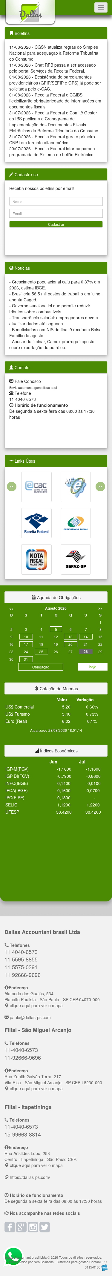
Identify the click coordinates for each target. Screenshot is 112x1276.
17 (26, 644)
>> (100, 608)
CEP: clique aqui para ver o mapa (52, 999)
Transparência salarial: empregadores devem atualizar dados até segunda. (53, 320)
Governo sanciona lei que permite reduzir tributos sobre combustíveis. (49, 309)
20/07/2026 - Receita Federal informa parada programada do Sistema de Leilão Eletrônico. (52, 151)
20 (70, 644)
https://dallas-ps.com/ (30, 1177)
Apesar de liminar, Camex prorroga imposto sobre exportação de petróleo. (51, 344)
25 (41, 651)
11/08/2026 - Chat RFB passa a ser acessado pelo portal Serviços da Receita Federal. (52, 68)
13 (70, 636)
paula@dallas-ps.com (30, 1017)
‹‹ (12, 485)
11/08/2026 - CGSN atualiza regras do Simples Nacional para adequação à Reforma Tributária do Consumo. (53, 53)
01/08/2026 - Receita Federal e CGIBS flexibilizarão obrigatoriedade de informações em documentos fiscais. (55, 101)
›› (100, 485)
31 (26, 659)
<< (11, 608)
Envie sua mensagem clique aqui (33, 387)
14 (86, 636)
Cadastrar (56, 224)
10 (26, 636)
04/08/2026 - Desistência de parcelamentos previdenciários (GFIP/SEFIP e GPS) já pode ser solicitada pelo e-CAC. (55, 83)
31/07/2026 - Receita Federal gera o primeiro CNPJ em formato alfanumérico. (52, 139)
